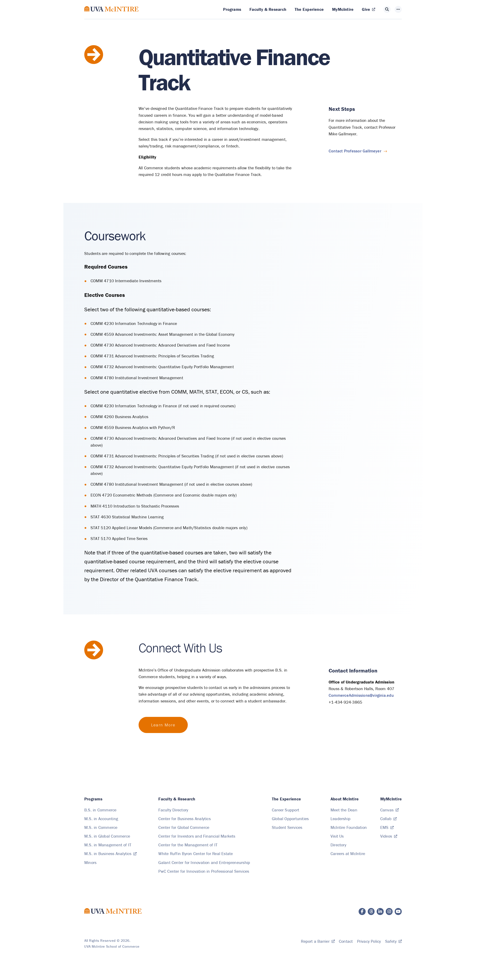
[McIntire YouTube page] (398, 911)
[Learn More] (163, 725)
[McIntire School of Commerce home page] (111, 14)
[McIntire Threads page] (371, 911)
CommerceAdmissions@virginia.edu (361, 695)
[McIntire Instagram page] (389, 911)
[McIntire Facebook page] (362, 911)
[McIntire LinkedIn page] (380, 911)
